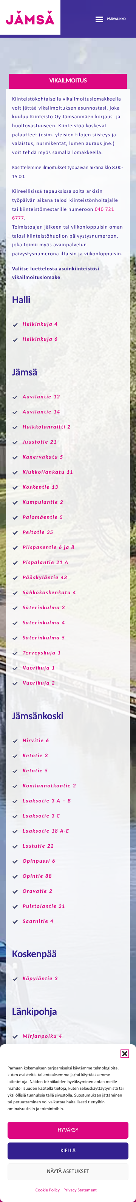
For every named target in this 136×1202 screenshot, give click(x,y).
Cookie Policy (48, 1190)
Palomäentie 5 (43, 517)
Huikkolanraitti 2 (47, 427)
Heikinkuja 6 (40, 339)
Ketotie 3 (35, 756)
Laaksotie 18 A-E (46, 831)
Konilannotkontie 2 (49, 786)
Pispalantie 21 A (46, 563)
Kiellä (68, 1151)
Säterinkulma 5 (44, 638)
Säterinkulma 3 (44, 608)
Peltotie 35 (38, 532)
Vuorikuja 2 (39, 683)
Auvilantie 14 (41, 412)
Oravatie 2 (38, 891)
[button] (124, 1053)
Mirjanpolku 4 (42, 1036)
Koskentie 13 (41, 487)
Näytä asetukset (68, 1172)
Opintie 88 (37, 876)
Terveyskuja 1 (42, 653)
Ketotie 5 (35, 771)
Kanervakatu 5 (43, 457)
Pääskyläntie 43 (45, 578)
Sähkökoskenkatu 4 (49, 593)
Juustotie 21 (41, 442)
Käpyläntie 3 (40, 979)
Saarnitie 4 (38, 921)
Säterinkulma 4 (44, 623)
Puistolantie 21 (44, 906)
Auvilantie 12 (41, 397)
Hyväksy (68, 1130)
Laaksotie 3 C (41, 816)
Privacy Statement (80, 1190)
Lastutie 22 (38, 846)
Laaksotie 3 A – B (47, 801)
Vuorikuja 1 (39, 668)
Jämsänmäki (30, 17)
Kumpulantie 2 (43, 502)
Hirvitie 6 (36, 741)
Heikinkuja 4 (40, 324)
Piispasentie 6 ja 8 (48, 548)
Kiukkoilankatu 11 (48, 472)
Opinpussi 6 (39, 861)
